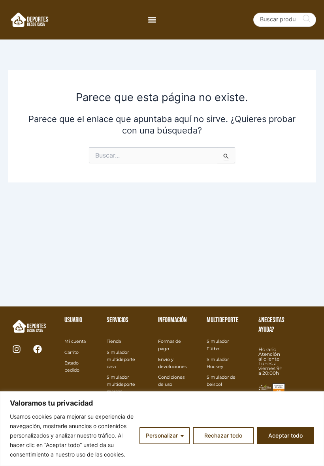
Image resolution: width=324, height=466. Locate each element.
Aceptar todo (285, 435)
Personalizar (162, 435)
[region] (162, 428)
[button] (152, 19)
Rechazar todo (223, 435)
